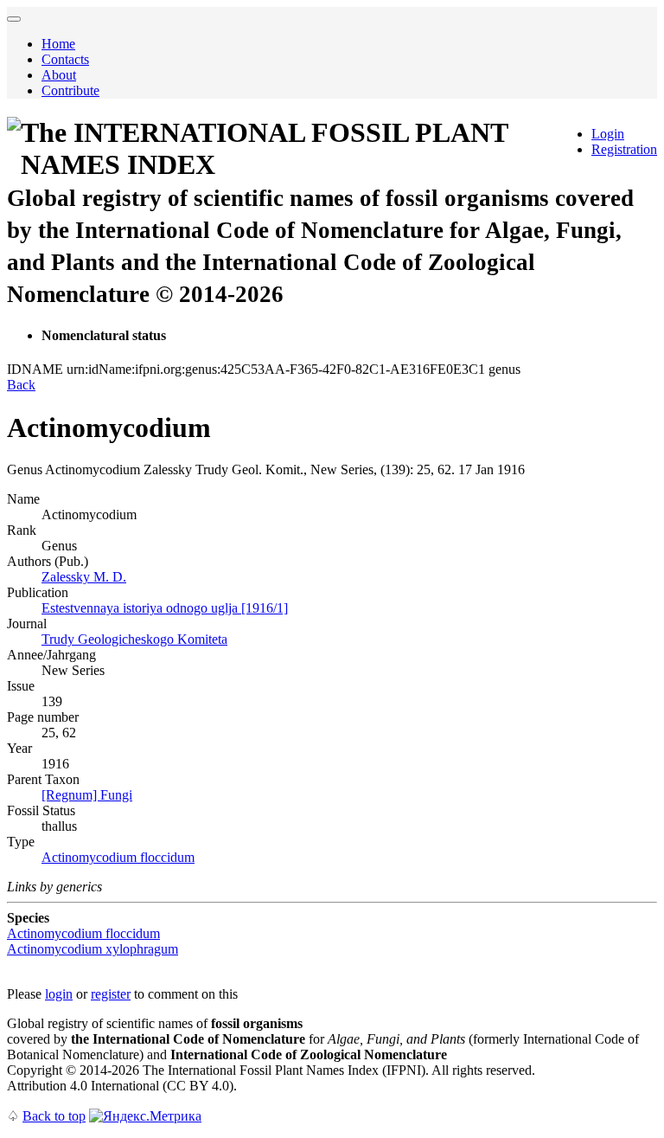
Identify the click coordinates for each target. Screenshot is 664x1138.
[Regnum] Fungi (87, 795)
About (59, 75)
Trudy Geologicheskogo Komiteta (134, 639)
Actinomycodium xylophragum (92, 949)
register (111, 994)
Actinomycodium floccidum (118, 857)
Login (607, 133)
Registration (624, 149)
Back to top (54, 1116)
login (59, 994)
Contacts (65, 59)
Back (21, 384)
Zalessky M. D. (84, 576)
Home (58, 43)
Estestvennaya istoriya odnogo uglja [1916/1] (165, 608)
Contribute (70, 90)
